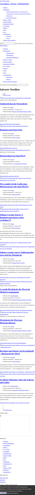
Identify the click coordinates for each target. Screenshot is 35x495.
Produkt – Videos (7, 59)
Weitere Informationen (12, 493)
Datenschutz (3, 482)
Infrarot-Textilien (7, 62)
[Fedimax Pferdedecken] (15, 435)
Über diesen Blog (4, 478)
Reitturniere (9, 77)
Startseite (5, 48)
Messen (8, 79)
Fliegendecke (10, 55)
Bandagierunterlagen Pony (11, 130)
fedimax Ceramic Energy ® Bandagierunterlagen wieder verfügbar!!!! (12, 217)
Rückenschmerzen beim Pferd (12, 156)
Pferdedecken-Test (7, 464)
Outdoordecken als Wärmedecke (13, 104)
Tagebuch (12, 357)
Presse (4, 70)
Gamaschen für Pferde (9, 64)
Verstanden (3, 493)
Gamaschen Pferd (16, 390)
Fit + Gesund (6, 66)
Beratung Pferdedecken (12, 57)
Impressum (2, 480)
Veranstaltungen (7, 75)
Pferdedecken (6, 51)
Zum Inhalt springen (4, 1)
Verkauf (12, 133)
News (4, 73)
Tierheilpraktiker (14, 295)
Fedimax (5, 68)
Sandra (12, 107)
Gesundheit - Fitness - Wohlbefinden (14, 4)
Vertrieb (12, 159)
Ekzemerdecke (10, 53)
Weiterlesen (10, 124)
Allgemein (5, 441)
